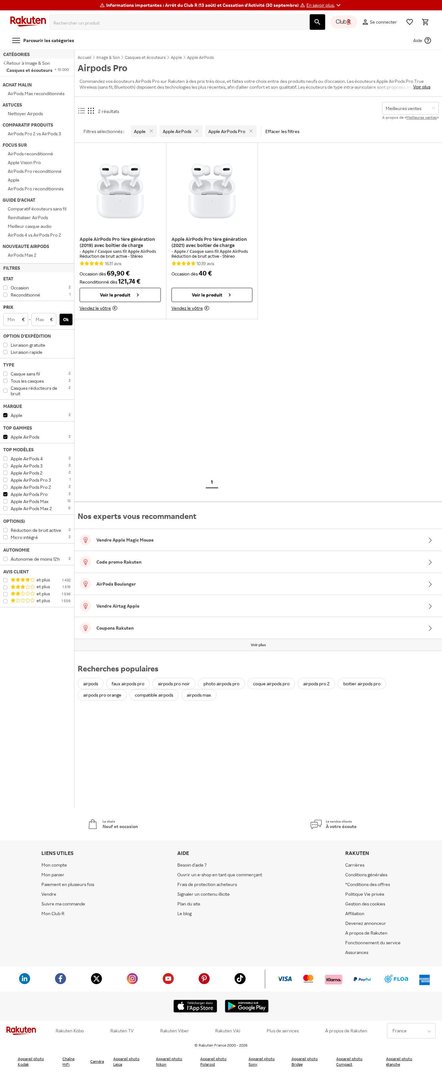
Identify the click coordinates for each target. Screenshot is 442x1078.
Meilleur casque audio (29, 226)
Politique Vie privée (364, 894)
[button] (324, 5)
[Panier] (425, 22)
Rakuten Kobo (70, 1030)
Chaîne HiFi (68, 1061)
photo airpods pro (221, 683)
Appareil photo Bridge (305, 1061)
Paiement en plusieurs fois (67, 884)
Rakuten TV (122, 1030)
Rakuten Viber (174, 1030)
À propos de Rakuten (346, 1030)
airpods (90, 683)
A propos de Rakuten (366, 933)
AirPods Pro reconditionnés (35, 188)
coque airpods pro (271, 683)
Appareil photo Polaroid (213, 1061)
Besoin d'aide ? (192, 865)
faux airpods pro (128, 683)
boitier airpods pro (362, 683)
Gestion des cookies (365, 903)
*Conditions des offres (367, 884)
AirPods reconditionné (30, 153)
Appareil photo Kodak (31, 1061)
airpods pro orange (102, 695)
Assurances (356, 952)
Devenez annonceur (365, 923)
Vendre (48, 894)
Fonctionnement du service (373, 942)
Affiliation (354, 913)
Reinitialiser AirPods (28, 217)
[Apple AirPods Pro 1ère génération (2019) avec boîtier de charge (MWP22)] (120, 191)
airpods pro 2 (316, 683)
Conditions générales (366, 874)
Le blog (184, 913)
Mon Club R (52, 913)
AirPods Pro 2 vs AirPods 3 (34, 133)
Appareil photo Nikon (169, 1061)
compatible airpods (154, 695)
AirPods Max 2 (22, 255)
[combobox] (179, 22)
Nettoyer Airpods (25, 113)
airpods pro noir (174, 683)
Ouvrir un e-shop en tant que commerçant (219, 874)
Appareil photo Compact (349, 1061)
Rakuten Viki (227, 1030)
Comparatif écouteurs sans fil (37, 208)
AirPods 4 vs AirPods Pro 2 (34, 235)
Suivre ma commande (63, 903)
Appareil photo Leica (126, 1061)
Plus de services (283, 1030)
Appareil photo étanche (399, 1061)
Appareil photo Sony (262, 1061)
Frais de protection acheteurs (207, 884)
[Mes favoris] (409, 22)
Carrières (354, 865)
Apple (13, 180)
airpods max (199, 695)
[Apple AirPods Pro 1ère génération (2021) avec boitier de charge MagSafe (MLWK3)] (212, 191)
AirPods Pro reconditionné (34, 171)
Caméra (97, 1061)
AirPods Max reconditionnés (36, 93)
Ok (66, 319)
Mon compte (54, 865)
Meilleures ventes (421, 117)
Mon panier (52, 874)
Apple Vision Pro (24, 162)
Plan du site (188, 903)
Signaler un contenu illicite (203, 894)
